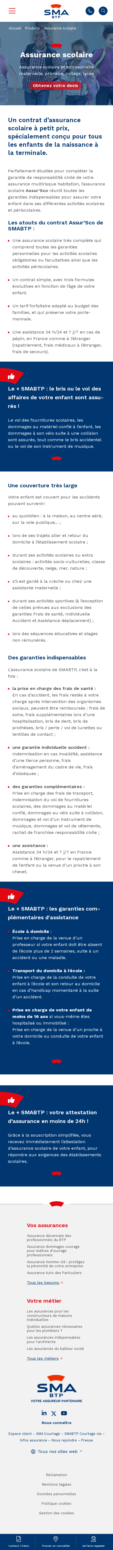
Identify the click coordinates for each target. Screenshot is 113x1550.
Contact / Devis (18, 1545)
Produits (32, 28)
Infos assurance (33, 1440)
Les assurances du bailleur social (55, 1349)
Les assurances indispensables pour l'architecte (53, 1339)
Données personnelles (56, 1494)
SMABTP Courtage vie (82, 1434)
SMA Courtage (48, 1434)
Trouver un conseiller (56, 1545)
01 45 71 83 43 (90, 11)
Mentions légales (56, 1484)
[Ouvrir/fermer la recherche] (103, 11)
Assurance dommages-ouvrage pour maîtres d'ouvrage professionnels (53, 1251)
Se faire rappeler (93, 1545)
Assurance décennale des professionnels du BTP (49, 1238)
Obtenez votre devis (55, 85)
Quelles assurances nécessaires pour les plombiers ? (54, 1328)
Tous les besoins (43, 1282)
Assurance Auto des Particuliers (54, 1273)
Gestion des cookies (56, 1513)
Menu (12, 10)
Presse (87, 1440)
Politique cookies (56, 1503)
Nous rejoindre (64, 1440)
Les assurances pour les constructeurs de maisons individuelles (49, 1315)
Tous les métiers (43, 1358)
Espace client (20, 1434)
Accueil (15, 28)
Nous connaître (57, 1422)
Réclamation (56, 1475)
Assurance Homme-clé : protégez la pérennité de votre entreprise (55, 1264)
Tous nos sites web (58, 1451)
